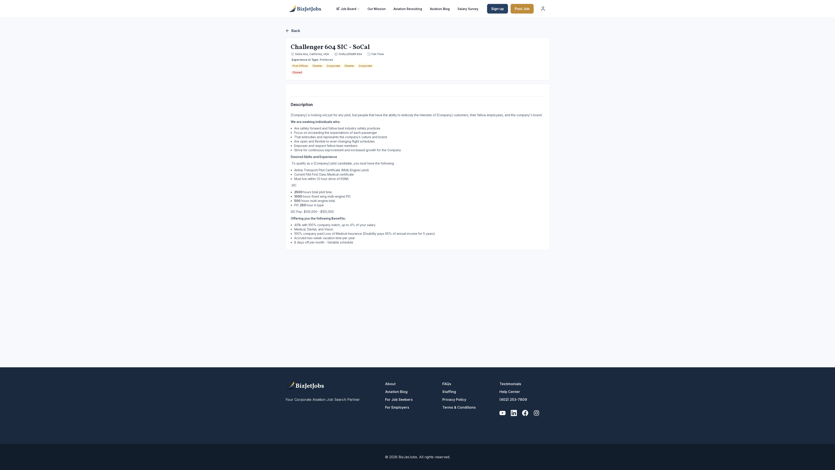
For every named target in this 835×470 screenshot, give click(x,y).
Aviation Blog (440, 9)
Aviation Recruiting (408, 9)
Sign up (497, 9)
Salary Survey (468, 9)
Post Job (522, 9)
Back (295, 31)
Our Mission (376, 9)
